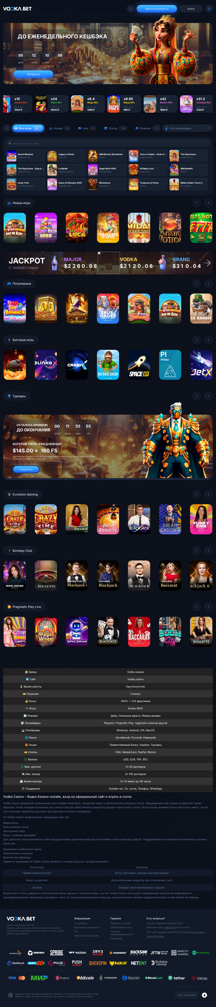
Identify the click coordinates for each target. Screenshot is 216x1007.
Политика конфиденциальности (121, 933)
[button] (6, 128)
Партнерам (116, 938)
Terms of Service (155, 936)
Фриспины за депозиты (86, 935)
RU (75, 931)
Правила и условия (120, 923)
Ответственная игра (121, 927)
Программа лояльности (87, 927)
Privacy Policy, (197, 932)
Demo (15, 245)
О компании (80, 923)
